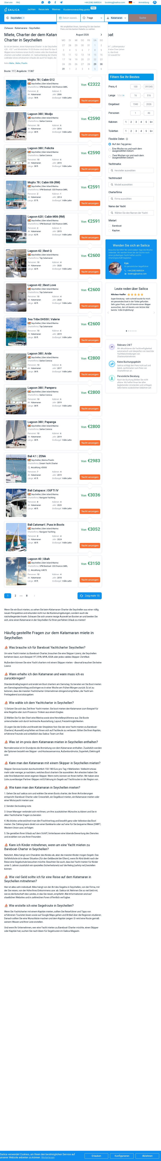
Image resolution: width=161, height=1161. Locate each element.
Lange (111, 95)
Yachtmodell (115, 178)
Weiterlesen (48, 1157)
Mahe (12, 63)
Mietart (112, 220)
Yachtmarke (114, 164)
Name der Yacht (117, 206)
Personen (113, 113)
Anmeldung (144, 2)
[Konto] (155, 2)
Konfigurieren (122, 1155)
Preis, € (112, 86)
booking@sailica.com (115, 2)
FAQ (18, 2)
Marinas (56, 9)
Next (154, 312)
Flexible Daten (131, 139)
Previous (6, 92)
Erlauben (96, 1155)
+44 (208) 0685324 (93, 2)
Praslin (24, 63)
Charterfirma (115, 192)
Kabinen (112, 122)
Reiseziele (44, 9)
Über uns (8, 2)
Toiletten (113, 131)
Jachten (31, 9)
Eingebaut (113, 104)
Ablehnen (147, 1155)
